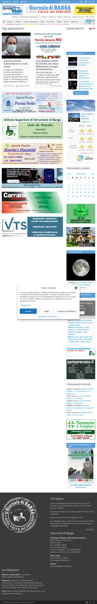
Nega (46, 311)
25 (73, 196)
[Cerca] (81, 1)
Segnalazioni (6, 1)
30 (93, 196)
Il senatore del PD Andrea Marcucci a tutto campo (16, 64)
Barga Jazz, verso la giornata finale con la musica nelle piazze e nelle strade (80, 339)
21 (85, 192)
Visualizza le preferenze (66, 311)
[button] (76, 288)
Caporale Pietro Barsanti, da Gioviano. (78, 397)
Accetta (28, 311)
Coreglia (44, 17)
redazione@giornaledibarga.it (61, 566)
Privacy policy (23, 602)
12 (77, 188)
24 (68, 196)
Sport (43, 21)
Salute (59, 21)
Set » (93, 173)
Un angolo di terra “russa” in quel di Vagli (79, 413)
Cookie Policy (42, 316)
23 (93, 192)
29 (89, 196)
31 (68, 199)
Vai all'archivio (81, 287)
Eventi (66, 21)
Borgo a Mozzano (64, 17)
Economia (51, 21)
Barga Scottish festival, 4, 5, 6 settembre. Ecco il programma (79, 391)
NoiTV (90, 22)
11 (73, 188)
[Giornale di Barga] (48, 9)
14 (85, 188)
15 (89, 188)
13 (81, 188)
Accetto (81, 313)
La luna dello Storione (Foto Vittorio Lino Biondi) (82, 283)
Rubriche (74, 21)
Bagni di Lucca (78, 17)
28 (85, 196)
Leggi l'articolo (74, 325)
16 (93, 188)
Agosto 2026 (81, 173)
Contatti (15, 1)
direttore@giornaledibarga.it (12, 577)
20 (81, 192)
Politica (18, 21)
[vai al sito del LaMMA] (84, 158)
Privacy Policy (52, 316)
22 (89, 192)
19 (77, 192)
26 (77, 196)
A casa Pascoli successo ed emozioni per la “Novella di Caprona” (79, 62)
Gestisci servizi (26, 305)
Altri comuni (90, 17)
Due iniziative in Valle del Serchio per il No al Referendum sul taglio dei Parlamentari (47, 65)
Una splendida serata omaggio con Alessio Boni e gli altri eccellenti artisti (85, 85)
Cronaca (10, 21)
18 (73, 192)
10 (68, 188)
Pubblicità (23, 1)
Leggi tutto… (86, 121)
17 (68, 192)
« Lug (68, 173)
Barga (16, 17)
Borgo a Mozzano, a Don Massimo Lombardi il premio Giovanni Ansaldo (78, 329)
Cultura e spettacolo (30, 21)
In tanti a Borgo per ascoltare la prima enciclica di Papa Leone (80, 321)
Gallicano (52, 17)
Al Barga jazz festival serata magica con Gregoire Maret (84, 74)
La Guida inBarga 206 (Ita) (80, 485)
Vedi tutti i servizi (81, 93)
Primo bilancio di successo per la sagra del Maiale (80, 407)
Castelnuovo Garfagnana (29, 17)
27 (81, 196)
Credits (31, 602)
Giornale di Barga (12, 602)
